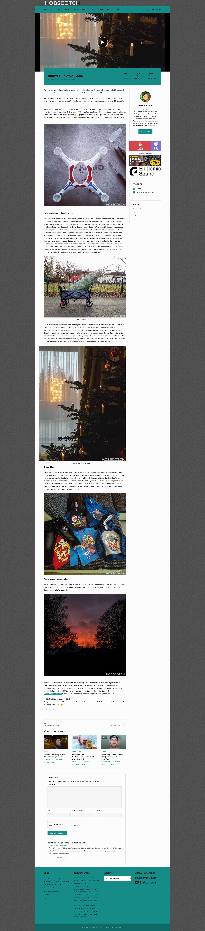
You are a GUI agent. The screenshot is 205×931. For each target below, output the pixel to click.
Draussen (47, 9)
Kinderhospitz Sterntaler (53, 694)
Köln (53, 710)
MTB (75, 900)
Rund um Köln (90, 908)
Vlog (95, 914)
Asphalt (76, 880)
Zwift (76, 917)
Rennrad (77, 906)
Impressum (47, 898)
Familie (76, 892)
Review (92, 906)
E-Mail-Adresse (77, 811)
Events (68, 9)
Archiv (50, 72)
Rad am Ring (92, 900)
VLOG (76, 9)
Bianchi (96, 880)
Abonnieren (125, 78)
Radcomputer (79, 903)
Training (77, 914)
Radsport (88, 903)
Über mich (116, 9)
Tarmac (95, 911)
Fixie (90, 892)
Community (78, 886)
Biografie (154, 126)
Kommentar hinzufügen (50, 762)
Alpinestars (91, 878)
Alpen (135, 219)
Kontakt (46, 894)
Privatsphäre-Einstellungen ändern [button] (55, 878)
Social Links (145, 131)
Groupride (87, 894)
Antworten (60, 857)
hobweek (47, 710)
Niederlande (82, 900)
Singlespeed (78, 911)
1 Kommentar (73, 79)
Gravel (96, 892)
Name (50, 811)
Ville (134, 212)
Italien (84, 897)
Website (99, 811)
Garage (100, 9)
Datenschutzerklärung (51, 888)
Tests (83, 9)
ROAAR (81, 908)
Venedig (84, 914)
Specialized (87, 911)
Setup (91, 9)
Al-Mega (83, 878)
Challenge (87, 883)
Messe (95, 897)
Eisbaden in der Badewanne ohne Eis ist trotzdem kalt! (83, 757)
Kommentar (52, 784)
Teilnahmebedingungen (51, 891)
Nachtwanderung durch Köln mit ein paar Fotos (54, 756)
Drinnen (58, 9)
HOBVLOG (95, 894)
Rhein (76, 908)
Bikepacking (78, 883)
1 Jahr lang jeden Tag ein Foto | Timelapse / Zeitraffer (112, 757)
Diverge (88, 889)
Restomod (85, 906)
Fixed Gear (84, 892)
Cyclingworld (79, 889)
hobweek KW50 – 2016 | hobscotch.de (66, 843)
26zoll (76, 878)
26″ (107, 9)
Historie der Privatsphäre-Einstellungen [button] (57, 881)
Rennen (96, 903)
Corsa (86, 886)
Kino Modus (138, 78)
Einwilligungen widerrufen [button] (52, 884)
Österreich (83, 917)
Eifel (134, 215)
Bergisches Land (138, 209)
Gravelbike (78, 894)
